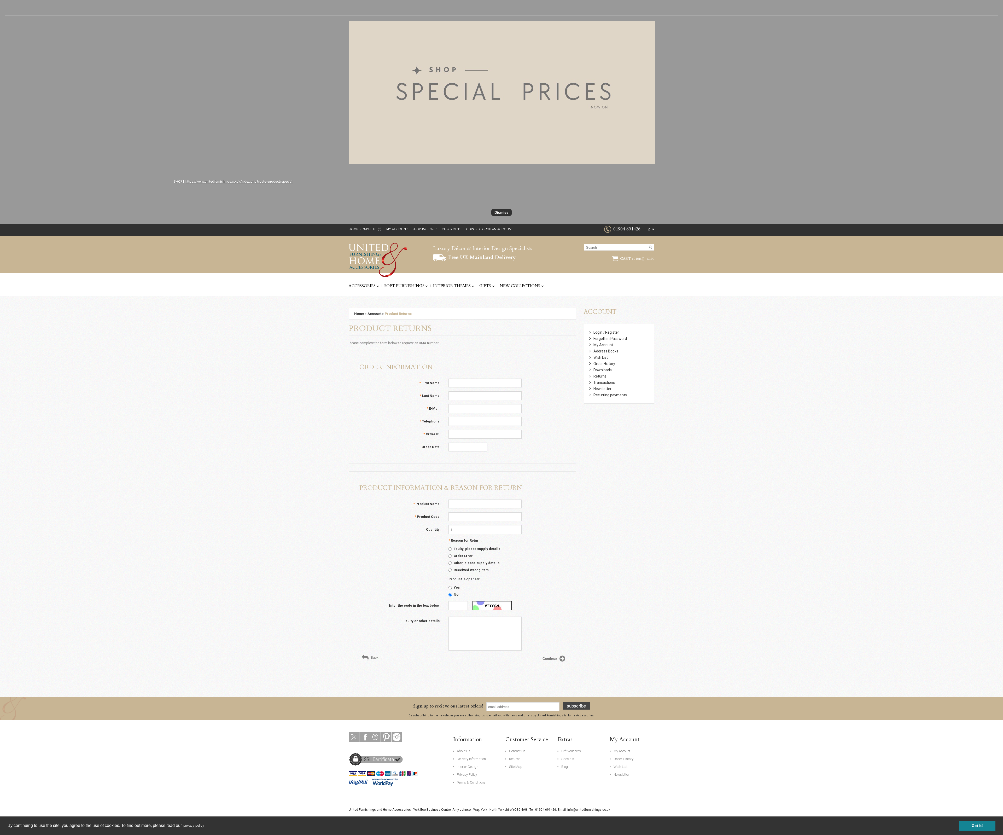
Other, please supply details (476, 563)
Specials (567, 759)
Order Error (463, 556)
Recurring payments (610, 395)
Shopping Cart (425, 229)
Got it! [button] (977, 826)
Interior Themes (452, 285)
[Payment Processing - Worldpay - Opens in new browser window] (385, 782)
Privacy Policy (467, 774)
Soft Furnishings (404, 285)
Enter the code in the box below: (414, 605)
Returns (600, 376)
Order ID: (432, 434)
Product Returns (398, 314)
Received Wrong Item (471, 570)
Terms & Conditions (471, 782)
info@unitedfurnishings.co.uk (588, 809)
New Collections (520, 285)
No (456, 594)
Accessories (362, 285)
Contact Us (517, 751)
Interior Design (467, 767)
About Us (463, 751)
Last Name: (430, 396)
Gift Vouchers (571, 751)
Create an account (496, 229)
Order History (604, 364)
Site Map (515, 767)
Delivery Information (471, 759)
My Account (397, 229)
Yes (457, 587)
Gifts (485, 285)
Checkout (450, 229)
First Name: (430, 383)
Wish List (600, 357)
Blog (564, 767)
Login (469, 229)
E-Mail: (434, 408)
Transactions (604, 382)
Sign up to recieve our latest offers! (448, 706)
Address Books (605, 351)
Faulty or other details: (422, 621)
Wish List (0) (372, 229)
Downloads (602, 370)
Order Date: (431, 447)
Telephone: (430, 421)
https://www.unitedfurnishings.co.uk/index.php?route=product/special (238, 181)
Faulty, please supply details (477, 549)
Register (612, 332)
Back (374, 657)
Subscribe (576, 705)
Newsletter (602, 389)
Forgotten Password (610, 339)
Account (374, 314)
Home (353, 229)
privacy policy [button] (193, 825)
